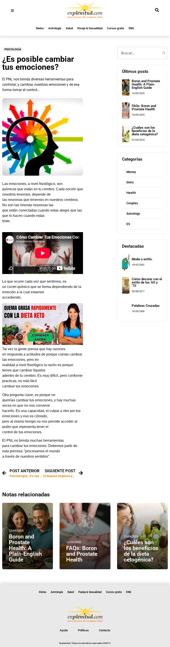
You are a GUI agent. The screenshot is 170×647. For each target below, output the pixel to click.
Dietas (40, 28)
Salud (69, 28)
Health (131, 192)
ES (128, 224)
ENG (131, 28)
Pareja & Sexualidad (89, 28)
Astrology (133, 213)
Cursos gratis (115, 28)
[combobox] (142, 53)
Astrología (54, 28)
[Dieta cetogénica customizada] (42, 344)
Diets (130, 182)
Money (131, 172)
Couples (132, 203)
